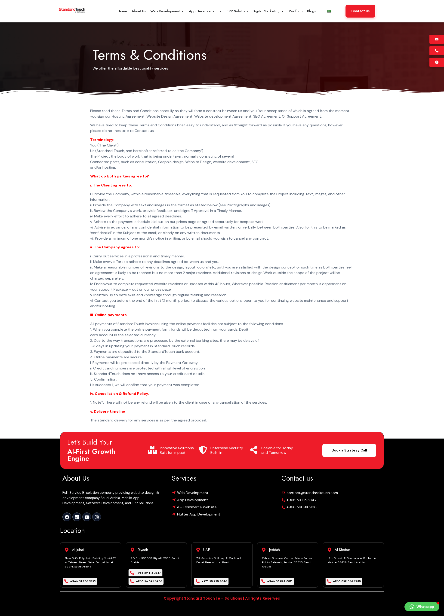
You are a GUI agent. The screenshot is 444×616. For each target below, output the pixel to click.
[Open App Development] (220, 11)
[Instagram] (96, 516)
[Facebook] (66, 516)
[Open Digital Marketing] (282, 11)
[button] (421, 606)
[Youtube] (86, 516)
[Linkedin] (76, 516)
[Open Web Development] (182, 11)
